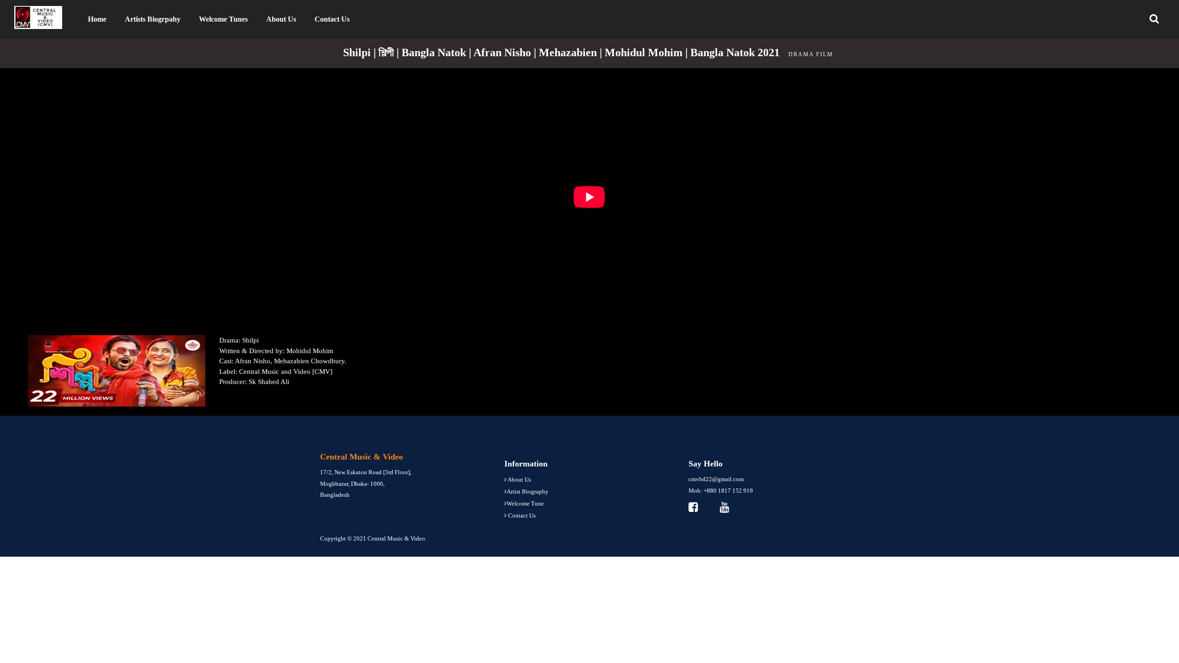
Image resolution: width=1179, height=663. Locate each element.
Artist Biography (528, 491)
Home (102, 19)
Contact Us (332, 19)
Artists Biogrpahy (153, 19)
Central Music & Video (396, 538)
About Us (281, 19)
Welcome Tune (525, 503)
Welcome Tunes (223, 19)
